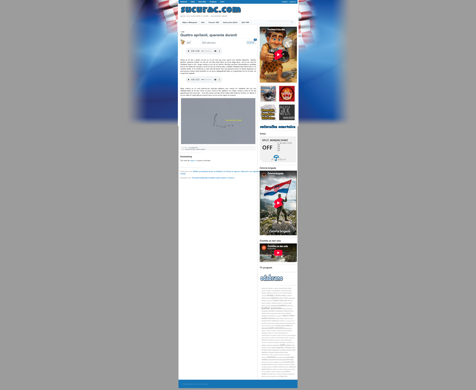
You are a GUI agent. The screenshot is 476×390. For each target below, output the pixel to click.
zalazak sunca (280, 371)
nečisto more (266, 321)
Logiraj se (292, 1)
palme (278, 323)
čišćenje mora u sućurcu (274, 374)
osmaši (264, 323)
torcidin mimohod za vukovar (281, 364)
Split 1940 (245, 22)
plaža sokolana (276, 327)
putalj (263, 338)
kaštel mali (289, 306)
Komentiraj (250, 43)
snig (292, 342)
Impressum (205, 384)
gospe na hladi (283, 298)
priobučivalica (283, 333)
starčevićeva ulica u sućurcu (270, 355)
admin (189, 43)
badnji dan (265, 288)
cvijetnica (274, 293)
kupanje (268, 313)
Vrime (222, 1)
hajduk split (283, 300)
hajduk (276, 300)
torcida (281, 362)
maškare (288, 313)
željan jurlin (283, 376)
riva (263, 340)
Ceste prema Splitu (230, 22)
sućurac (271, 356)
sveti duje (289, 359)
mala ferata (281, 313)
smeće (289, 342)
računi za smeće (270, 338)
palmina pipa (284, 323)
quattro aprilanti (200, 149)
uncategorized (193, 147)
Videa (193, 1)
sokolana (276, 345)
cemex (269, 293)
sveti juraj (265, 362)
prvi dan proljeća (290, 335)
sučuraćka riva (273, 360)
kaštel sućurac (272, 308)
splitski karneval (267, 348)
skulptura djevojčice (279, 342)
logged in (193, 160)
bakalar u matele (273, 288)
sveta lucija (281, 360)
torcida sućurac (267, 364)
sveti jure (271, 362)
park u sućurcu (271, 326)
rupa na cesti (279, 340)
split (282, 345)
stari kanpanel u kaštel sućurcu (280, 350)
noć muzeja (287, 321)
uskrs (287, 367)
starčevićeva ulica (281, 352)
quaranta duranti (190, 149)
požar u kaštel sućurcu (279, 331)
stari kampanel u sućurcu (282, 347)
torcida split (289, 362)
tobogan (276, 362)
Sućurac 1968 (214, 22)
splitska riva (290, 345)
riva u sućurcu (270, 340)
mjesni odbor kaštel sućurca (284, 318)
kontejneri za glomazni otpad (278, 311)
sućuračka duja (281, 357)
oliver (293, 321)
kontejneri (265, 311)
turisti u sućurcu (279, 367)
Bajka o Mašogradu (189, 22)
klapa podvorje (287, 309)
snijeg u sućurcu (267, 345)
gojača (274, 297)
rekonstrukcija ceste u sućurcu (285, 338)
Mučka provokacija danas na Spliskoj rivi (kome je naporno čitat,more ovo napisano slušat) (220, 172)
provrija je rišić (280, 335)
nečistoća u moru (277, 321)
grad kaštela (269, 300)
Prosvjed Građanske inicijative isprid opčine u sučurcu (213, 177)
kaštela (282, 305)
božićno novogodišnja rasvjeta (276, 291)
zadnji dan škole (270, 371)
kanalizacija (275, 306)
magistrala (274, 313)
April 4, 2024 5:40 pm (209, 43)
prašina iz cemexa (272, 333)
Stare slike (202, 1)
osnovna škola (271, 323)
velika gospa (287, 369)
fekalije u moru (274, 295)
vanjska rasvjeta (277, 369)
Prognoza (213, 1)
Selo (203, 22)
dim (279, 293)
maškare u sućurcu (268, 316)
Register (285, 1)
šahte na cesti (275, 376)
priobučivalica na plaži (268, 335)
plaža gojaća (281, 325)
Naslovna (183, 1)
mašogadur (279, 316)
